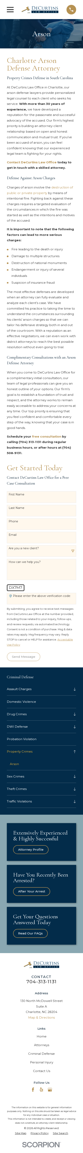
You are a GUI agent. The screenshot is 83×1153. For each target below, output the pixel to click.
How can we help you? (25, 562)
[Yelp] (41, 1090)
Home (42, 1036)
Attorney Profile (31, 849)
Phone (13, 521)
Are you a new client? (24, 548)
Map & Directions (41, 1017)
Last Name (16, 508)
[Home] (40, 9)
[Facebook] (33, 1090)
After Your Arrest (31, 891)
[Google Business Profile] (50, 1090)
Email (13, 535)
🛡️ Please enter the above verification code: (40, 596)
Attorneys (41, 1045)
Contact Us (41, 1071)
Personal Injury (41, 1062)
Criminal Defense (41, 1054)
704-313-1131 (41, 981)
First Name (16, 494)
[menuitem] (39, 689)
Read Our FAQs (30, 933)
